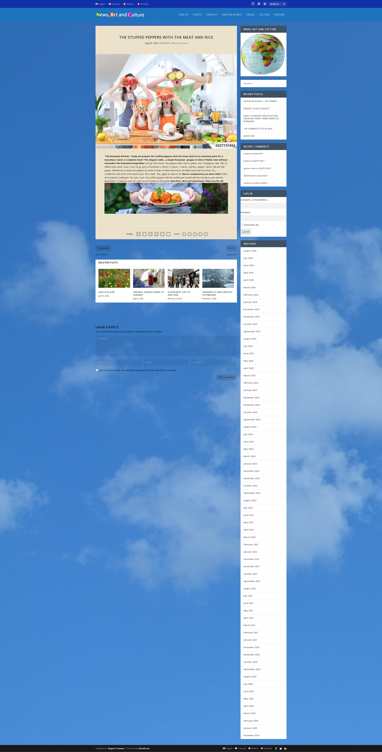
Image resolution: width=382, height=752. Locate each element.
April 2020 (249, 706)
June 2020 (249, 691)
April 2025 (249, 368)
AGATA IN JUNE (106, 292)
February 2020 (251, 720)
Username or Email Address (254, 199)
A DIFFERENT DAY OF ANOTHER (179, 293)
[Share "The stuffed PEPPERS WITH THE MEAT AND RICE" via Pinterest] (156, 234)
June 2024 (249, 441)
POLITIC (197, 14)
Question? (258, 153)
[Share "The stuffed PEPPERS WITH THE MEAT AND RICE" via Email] (168, 234)
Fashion (279, 14)
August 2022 (250, 500)
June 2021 (249, 603)
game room (250, 168)
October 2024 (250, 412)
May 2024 (248, 448)
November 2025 (252, 316)
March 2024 (249, 456)
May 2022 (248, 522)
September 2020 (252, 669)
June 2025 (249, 353)
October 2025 (250, 324)
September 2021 (252, 581)
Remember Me (251, 224)
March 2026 (249, 287)
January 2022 (250, 551)
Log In (245, 231)
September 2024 (252, 419)
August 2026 (250, 250)
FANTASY (211, 14)
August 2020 (250, 676)
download (249, 175)
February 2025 (251, 382)
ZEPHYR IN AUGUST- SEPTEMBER (260, 101)
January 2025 (250, 390)
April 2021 (249, 617)
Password (245, 212)
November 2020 (252, 654)
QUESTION (249, 135)
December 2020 (251, 647)
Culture (264, 14)
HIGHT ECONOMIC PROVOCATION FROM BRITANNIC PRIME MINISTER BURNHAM (261, 118)
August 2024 (250, 426)
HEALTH (183, 14)
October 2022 (250, 485)
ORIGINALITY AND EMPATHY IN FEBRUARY (217, 293)
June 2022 (249, 515)
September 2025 (252, 331)
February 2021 (251, 632)
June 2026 (249, 265)
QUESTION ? (259, 160)
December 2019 (251, 735)
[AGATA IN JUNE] (114, 278)
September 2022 (252, 493)
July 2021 (248, 595)
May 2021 (248, 610)
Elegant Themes (116, 748)
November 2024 (252, 404)
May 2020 (248, 698)
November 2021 (252, 566)
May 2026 (248, 272)
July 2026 (248, 258)
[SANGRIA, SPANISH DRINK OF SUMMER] (149, 278)
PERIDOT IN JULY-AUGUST (257, 108)
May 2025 (248, 360)
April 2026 (249, 280)
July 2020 (248, 684)
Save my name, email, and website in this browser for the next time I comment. (137, 370)
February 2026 (251, 294)
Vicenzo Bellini (260, 183)
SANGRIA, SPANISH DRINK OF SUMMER (148, 293)
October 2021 (250, 573)
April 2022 (249, 529)
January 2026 (250, 302)
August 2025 (250, 338)
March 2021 (249, 625)
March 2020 (249, 713)
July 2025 (248, 346)
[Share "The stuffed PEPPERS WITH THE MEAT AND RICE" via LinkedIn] (162, 234)
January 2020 (250, 728)
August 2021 (250, 588)
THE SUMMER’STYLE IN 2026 (258, 128)
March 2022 (249, 537)
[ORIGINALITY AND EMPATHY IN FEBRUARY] (218, 278)
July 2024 (248, 434)
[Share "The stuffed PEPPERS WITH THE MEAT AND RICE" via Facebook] (138, 234)
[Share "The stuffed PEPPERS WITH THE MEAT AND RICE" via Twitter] (144, 234)
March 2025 (249, 375)
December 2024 (251, 397)
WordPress (144, 748)
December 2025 (251, 309)
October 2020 (250, 662)
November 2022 (252, 478)
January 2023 (250, 463)
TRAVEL (250, 14)
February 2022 (251, 544)
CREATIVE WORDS (232, 14)
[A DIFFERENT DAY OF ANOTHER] (183, 278)
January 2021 (250, 639)
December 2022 (251, 471)
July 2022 (248, 507)
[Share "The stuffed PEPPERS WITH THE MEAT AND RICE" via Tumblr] (150, 234)
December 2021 (251, 559)
